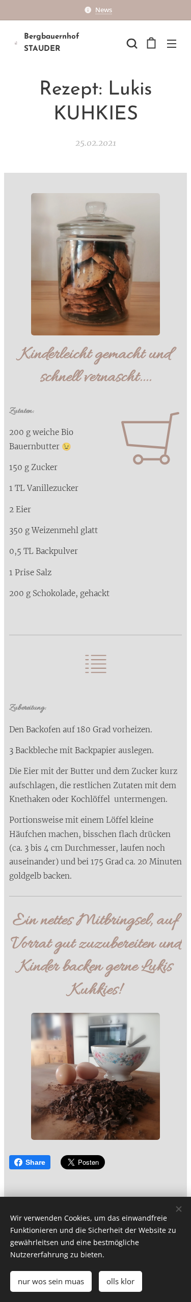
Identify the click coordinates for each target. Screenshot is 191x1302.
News (103, 9)
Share (35, 1162)
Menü (171, 43)
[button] (131, 43)
